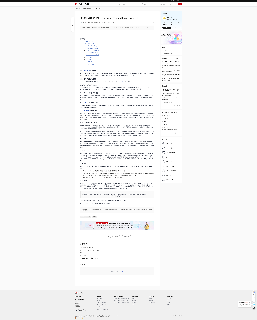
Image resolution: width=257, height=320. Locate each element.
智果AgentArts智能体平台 (102, 309)
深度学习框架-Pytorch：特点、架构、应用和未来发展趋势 (171, 98)
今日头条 (168, 306)
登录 (175, 4)
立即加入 (171, 133)
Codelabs (134, 302)
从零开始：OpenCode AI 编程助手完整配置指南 (171, 75)
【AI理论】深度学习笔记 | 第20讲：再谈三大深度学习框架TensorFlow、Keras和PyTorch (171, 90)
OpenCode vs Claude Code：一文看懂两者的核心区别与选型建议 (171, 71)
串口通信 (82, 252)
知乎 (167, 300)
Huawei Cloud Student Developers (121, 302)
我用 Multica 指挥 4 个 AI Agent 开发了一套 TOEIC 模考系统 (171, 79)
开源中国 (168, 302)
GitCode (168, 309)
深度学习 (94, 216)
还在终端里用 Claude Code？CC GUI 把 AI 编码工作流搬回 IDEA (171, 62)
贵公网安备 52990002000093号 (90, 318)
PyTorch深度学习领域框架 (167, 102)
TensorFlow (88, 216)
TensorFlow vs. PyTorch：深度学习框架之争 (171, 105)
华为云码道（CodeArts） (102, 302)
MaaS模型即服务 (100, 306)
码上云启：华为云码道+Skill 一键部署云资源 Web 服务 (171, 66)
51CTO (168, 304)
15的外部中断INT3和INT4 (86, 247)
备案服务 (77, 305)
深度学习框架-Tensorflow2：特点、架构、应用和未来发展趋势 (171, 94)
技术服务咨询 (78, 302)
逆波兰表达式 (83, 255)
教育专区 (151, 300)
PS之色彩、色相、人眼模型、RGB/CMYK (90, 258)
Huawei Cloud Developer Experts (121, 298)
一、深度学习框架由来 (167, 50)
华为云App (180, 0)
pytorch (82, 216)
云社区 (76, 8)
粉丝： (175, 19)
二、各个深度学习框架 (167, 53)
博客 (80, 8)
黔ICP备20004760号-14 (96, 315)
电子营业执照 (79, 318)
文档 (167, 4)
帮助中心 (133, 298)
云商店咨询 (77, 306)
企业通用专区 (152, 302)
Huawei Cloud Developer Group (121, 300)
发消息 (176, 27)
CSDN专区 (169, 298)
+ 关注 (166, 27)
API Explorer (99, 298)
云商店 (150, 298)
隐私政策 (180, 315)
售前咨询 (77, 303)
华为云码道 (162, 4)
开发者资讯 (134, 304)
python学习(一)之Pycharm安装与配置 (89, 250)
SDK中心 (99, 300)
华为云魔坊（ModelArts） (102, 304)
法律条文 (174, 315)
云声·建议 (134, 300)
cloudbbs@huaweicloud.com (96, 210)
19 (176, 19)
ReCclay (84, 22)
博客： (169, 19)
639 (170, 19)
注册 (180, 4)
